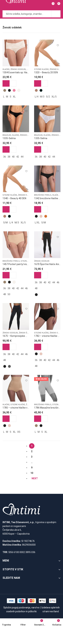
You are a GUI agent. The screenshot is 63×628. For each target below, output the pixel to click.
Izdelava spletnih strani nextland (50, 609)
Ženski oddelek (18, 69)
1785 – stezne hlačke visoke (18, 407)
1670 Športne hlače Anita (47, 264)
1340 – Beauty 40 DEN (14, 198)
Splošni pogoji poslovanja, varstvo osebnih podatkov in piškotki (21, 609)
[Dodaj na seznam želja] (26, 44)
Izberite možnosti (6, 83)
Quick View (13, 83)
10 (31, 473)
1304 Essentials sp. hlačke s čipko (21, 72)
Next (35, 478)
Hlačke (6, 69)
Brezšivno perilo (42, 195)
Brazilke (7, 135)
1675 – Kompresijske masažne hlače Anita (25, 336)
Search (55, 13)
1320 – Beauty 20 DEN (46, 72)
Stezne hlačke (41, 69)
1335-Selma (9, 138)
